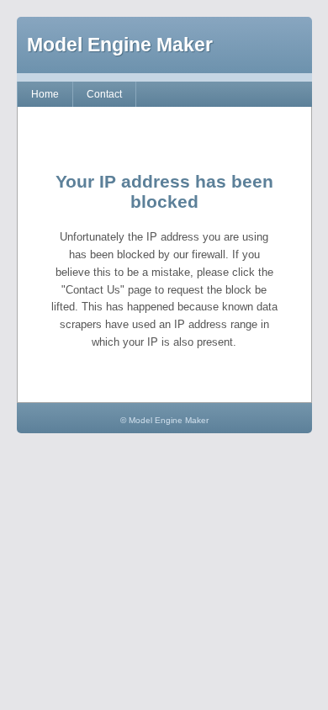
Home (45, 94)
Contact (104, 94)
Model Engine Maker (120, 45)
